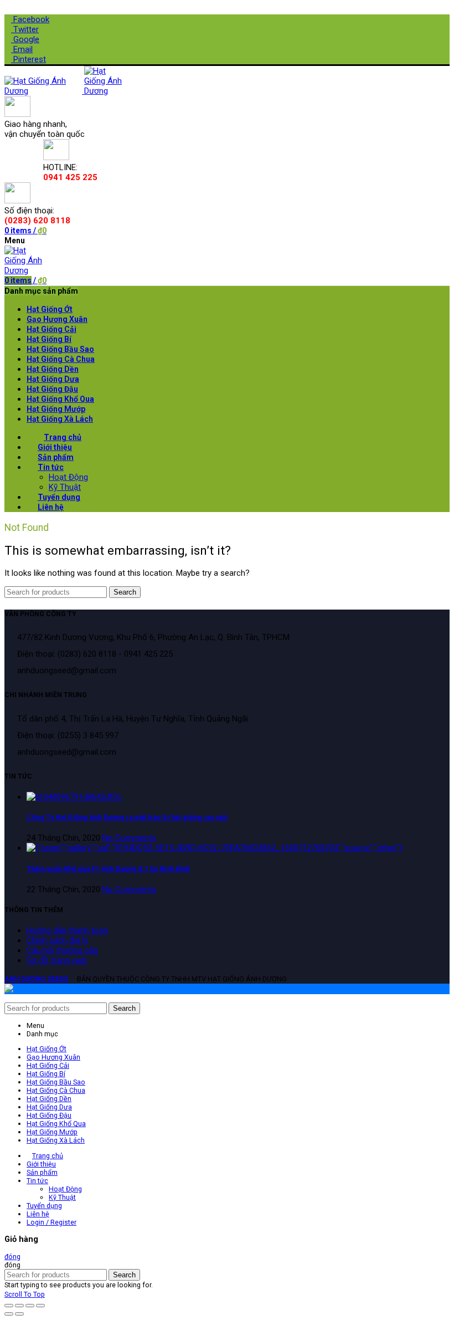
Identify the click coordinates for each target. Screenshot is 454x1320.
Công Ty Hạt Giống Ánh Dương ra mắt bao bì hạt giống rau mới (127, 817)
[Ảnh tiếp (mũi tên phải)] (19, 1314)
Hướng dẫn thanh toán (67, 930)
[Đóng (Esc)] (8, 1305)
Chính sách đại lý (57, 940)
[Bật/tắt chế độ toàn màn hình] (29, 1305)
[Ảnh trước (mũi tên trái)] (8, 1314)
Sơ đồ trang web (57, 960)
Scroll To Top (24, 1294)
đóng (12, 1256)
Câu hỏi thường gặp (62, 950)
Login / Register (51, 1222)
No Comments (129, 838)
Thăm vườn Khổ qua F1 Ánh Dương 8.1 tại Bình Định (108, 868)
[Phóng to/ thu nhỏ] (40, 1305)
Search (125, 592)
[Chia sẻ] (19, 1305)
